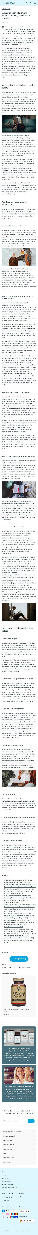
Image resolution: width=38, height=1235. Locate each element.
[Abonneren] (31, 1121)
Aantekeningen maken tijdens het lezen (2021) (19, 938)
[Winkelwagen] (31, 3)
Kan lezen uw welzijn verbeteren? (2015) (17, 920)
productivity (6, 8)
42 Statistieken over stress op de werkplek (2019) (20, 905)
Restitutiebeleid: (6, 1181)
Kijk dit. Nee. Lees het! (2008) (13, 927)
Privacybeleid (5, 1179)
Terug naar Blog (20, 959)
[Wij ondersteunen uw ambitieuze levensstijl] (19, 1075)
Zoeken (4, 1176)
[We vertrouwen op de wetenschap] (19, 1037)
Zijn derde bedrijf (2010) (11, 902)
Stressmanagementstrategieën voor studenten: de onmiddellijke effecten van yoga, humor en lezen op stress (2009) (19, 909)
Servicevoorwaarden (8, 1184)
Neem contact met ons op (9, 1187)
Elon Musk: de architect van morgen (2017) (17, 896)
